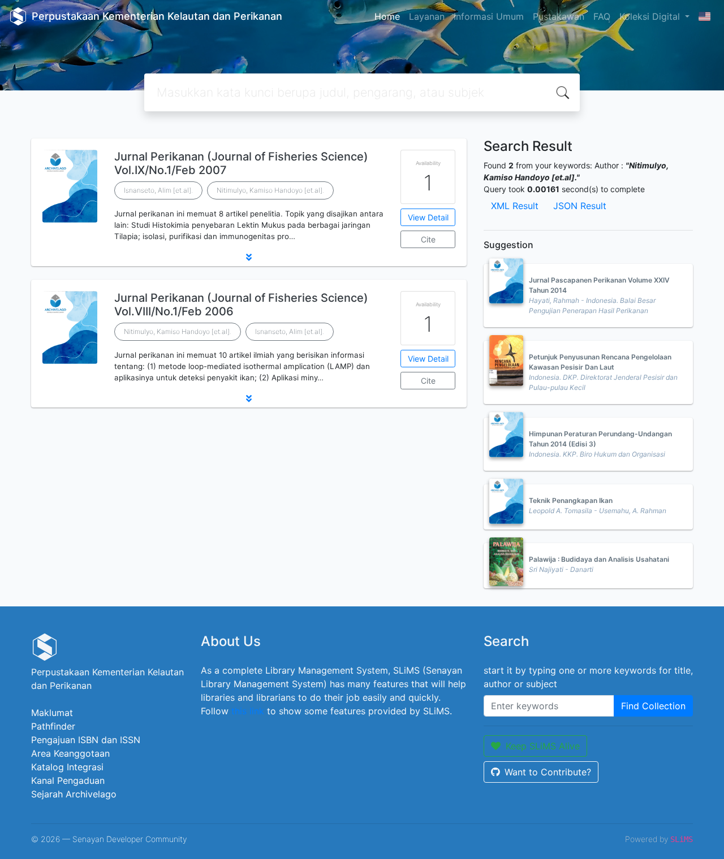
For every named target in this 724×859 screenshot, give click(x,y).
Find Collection (653, 706)
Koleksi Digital (651, 16)
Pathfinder (53, 726)
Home (387, 16)
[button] (249, 257)
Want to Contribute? (548, 772)
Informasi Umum (489, 16)
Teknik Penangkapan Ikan (571, 500)
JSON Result (579, 205)
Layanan (427, 16)
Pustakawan (558, 16)
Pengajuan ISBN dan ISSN (85, 739)
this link (247, 711)
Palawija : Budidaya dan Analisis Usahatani (599, 559)
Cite (428, 239)
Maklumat (52, 712)
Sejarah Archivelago (74, 794)
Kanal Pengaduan (68, 780)
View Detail (428, 217)
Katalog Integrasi (67, 767)
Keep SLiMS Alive (543, 746)
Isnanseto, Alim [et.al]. (158, 190)
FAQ (601, 16)
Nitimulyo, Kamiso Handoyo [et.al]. (270, 190)
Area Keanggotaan (70, 753)
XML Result (514, 205)
